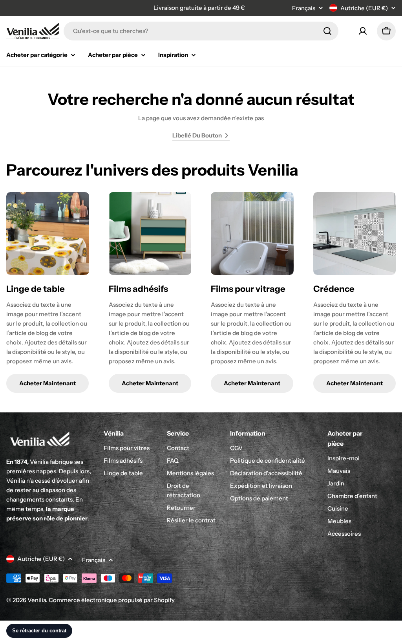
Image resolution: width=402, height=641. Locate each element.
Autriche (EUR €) (364, 8)
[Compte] (362, 31)
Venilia (36, 600)
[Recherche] (327, 31)
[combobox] (201, 31)
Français (303, 8)
